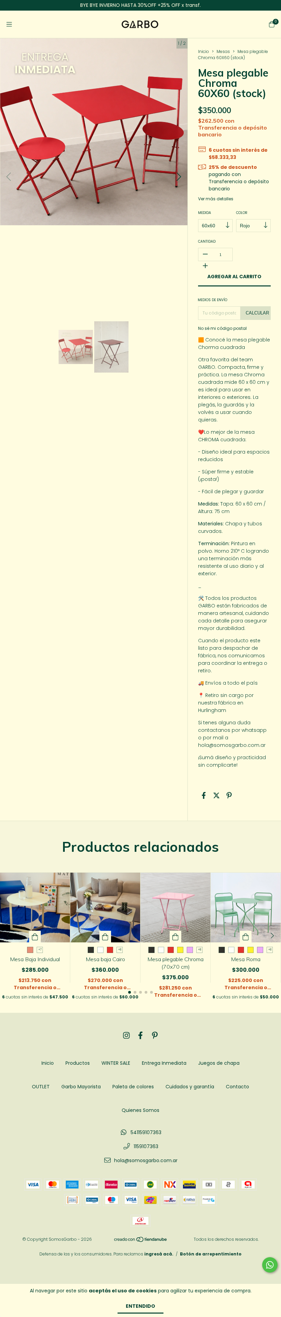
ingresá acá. (158, 1254)
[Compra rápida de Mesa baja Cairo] (105, 936)
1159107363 (146, 1146)
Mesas (223, 51)
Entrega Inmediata (164, 1063)
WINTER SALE (115, 1063)
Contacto (237, 1086)
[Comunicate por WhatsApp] (270, 1265)
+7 (39, 950)
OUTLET (41, 1086)
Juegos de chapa (219, 1063)
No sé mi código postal (222, 328)
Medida (204, 212)
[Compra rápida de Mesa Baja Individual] (35, 936)
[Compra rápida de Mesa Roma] (246, 936)
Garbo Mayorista (81, 1086)
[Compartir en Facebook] (203, 796)
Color (241, 212)
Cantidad (207, 241)
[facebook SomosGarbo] (140, 1035)
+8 (119, 950)
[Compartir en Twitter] (216, 796)
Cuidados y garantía (190, 1086)
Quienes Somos (140, 1110)
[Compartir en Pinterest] (229, 796)
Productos (77, 1063)
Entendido (140, 1306)
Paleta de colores (133, 1086)
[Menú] (9, 24)
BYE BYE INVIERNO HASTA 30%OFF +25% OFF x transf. (140, 5)
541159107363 (146, 1132)
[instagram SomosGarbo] (126, 1035)
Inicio (203, 51)
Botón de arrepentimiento (211, 1254)
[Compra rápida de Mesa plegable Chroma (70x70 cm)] (175, 936)
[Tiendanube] (140, 1241)
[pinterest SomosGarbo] (154, 1035)
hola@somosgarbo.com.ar (146, 1160)
